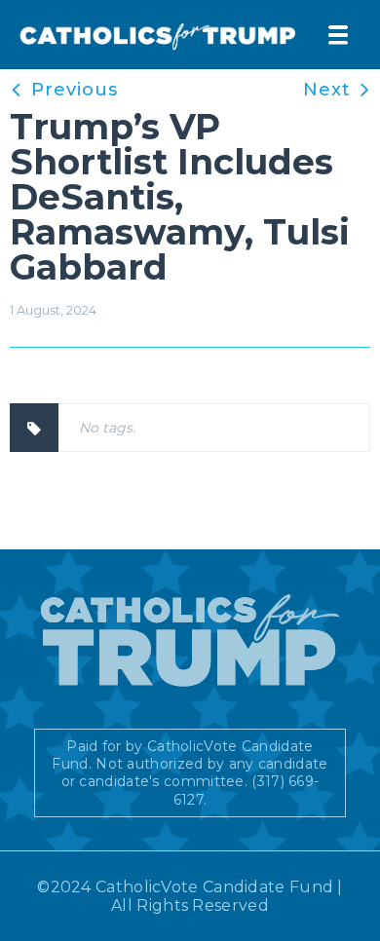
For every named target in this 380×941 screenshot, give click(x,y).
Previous (74, 89)
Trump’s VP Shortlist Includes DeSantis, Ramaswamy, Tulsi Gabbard (180, 196)
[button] (338, 35)
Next (327, 89)
